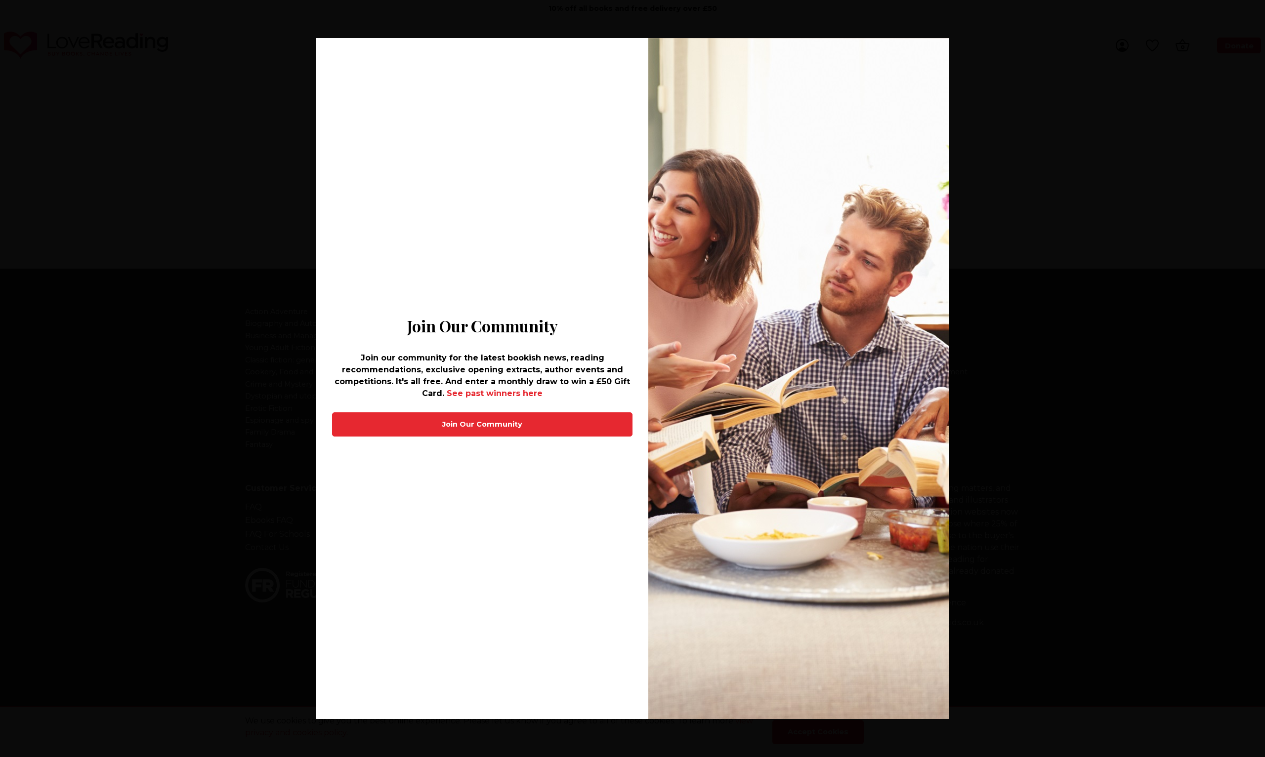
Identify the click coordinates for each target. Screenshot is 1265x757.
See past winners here (495, 393)
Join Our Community (482, 424)
